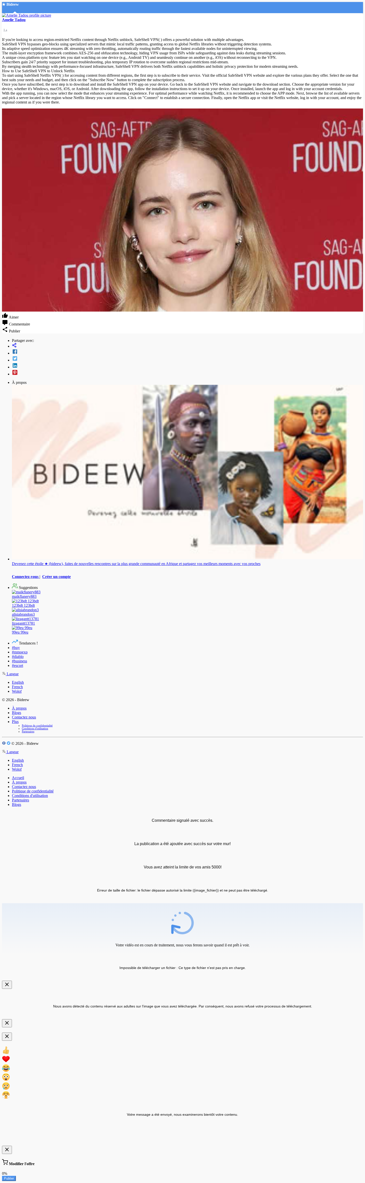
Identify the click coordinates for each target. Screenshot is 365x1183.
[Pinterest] (187, 372)
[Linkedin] (187, 365)
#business (19, 661)
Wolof (17, 691)
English (18, 682)
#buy (16, 647)
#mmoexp (20, 652)
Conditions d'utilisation (35, 728)
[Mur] (187, 346)
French (17, 687)
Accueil (18, 778)
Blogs (16, 713)
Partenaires (28, 731)
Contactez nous (24, 717)
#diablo (18, 656)
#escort (17, 665)
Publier (9, 1178)
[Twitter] (187, 359)
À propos (19, 708)
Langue (12, 674)
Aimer (13, 317)
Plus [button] (15, 721)
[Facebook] (187, 352)
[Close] (7, 985)
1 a (5, 29)
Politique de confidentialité (37, 725)
